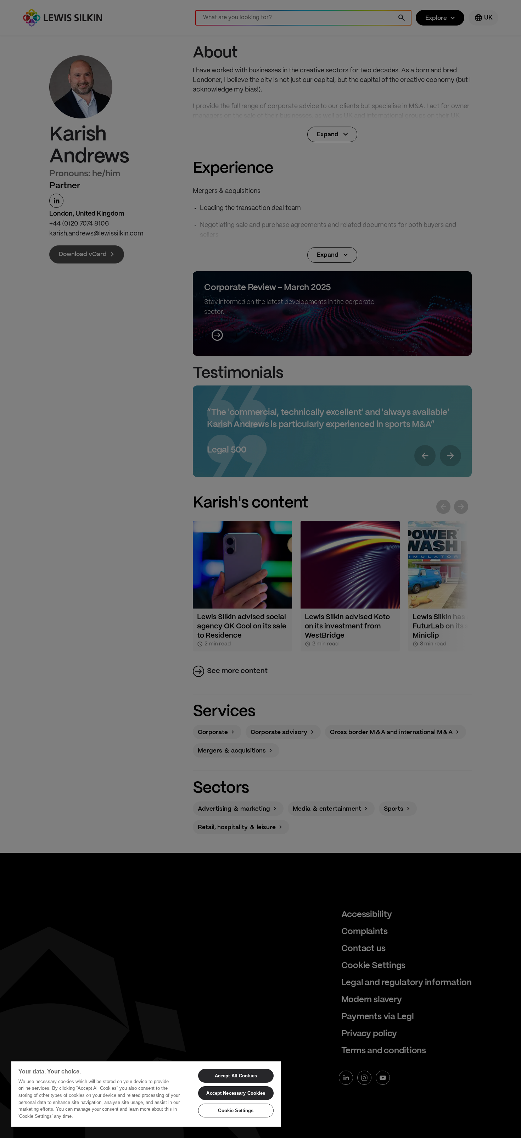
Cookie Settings (235, 1110)
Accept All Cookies (236, 1075)
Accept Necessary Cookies (235, 1093)
